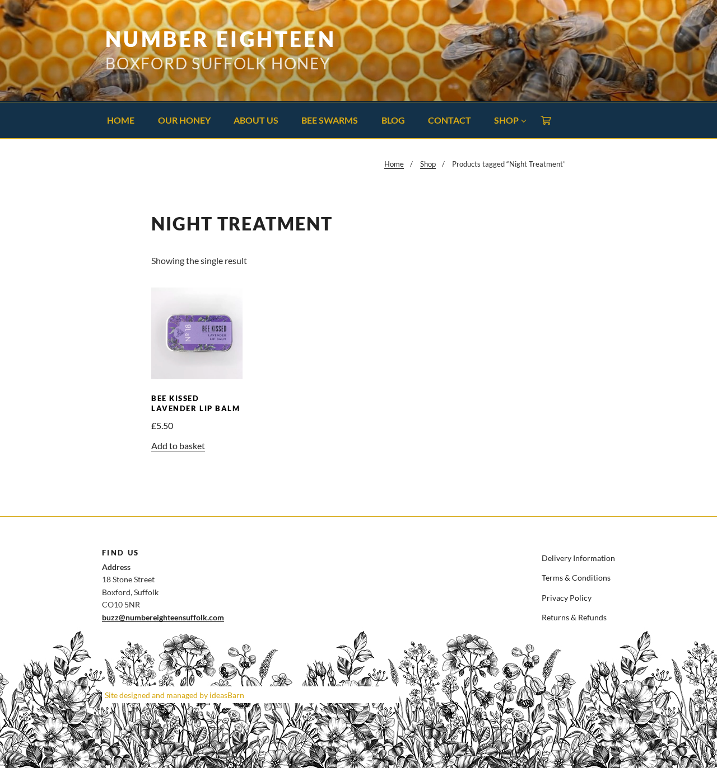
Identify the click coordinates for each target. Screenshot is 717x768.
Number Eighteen (220, 39)
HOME (120, 120)
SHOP (506, 120)
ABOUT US (256, 120)
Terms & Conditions (576, 577)
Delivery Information (578, 558)
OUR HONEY (184, 120)
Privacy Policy (567, 597)
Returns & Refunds (574, 617)
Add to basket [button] (178, 445)
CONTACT (449, 120)
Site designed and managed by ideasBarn (174, 695)
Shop (428, 163)
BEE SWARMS (329, 120)
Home (394, 163)
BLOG (393, 120)
